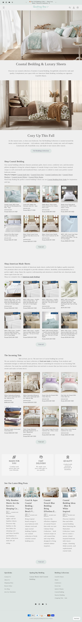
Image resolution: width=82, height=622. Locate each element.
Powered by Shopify (48, 618)
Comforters (58, 583)
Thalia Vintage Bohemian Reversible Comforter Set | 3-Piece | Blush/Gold (30, 431)
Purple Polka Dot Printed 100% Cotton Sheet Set (50, 396)
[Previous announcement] (26, 2)
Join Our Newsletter (10, 592)
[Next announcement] (56, 2)
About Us (7, 580)
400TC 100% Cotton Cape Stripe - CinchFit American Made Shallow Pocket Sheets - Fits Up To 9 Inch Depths (69, 236)
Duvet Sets (58, 586)
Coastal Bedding (59, 592)
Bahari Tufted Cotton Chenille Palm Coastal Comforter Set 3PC (50, 235)
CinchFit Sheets (59, 577)
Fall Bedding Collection (41, 151)
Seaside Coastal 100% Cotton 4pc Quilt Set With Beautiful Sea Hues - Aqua (12, 206)
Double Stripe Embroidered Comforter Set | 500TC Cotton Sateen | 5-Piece (68, 206)
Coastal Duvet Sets (37, 175)
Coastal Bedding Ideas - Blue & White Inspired (69, 505)
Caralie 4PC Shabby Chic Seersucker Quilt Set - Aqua (30, 205)
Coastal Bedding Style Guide (57, 179)
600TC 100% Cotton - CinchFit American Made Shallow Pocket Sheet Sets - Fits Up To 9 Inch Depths (50, 302)
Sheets (56, 580)
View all (41, 247)
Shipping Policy (8, 583)
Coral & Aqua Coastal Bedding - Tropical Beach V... (31, 505)
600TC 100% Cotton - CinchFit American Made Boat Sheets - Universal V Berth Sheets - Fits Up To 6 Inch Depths (12, 333)
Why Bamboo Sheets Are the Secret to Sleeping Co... (12, 504)
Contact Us (7, 577)
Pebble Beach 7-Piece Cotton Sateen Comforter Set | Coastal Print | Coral (50, 206)
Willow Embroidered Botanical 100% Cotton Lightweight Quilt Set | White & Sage (31, 397)
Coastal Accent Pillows (19, 177)
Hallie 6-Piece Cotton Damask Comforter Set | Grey (68, 430)
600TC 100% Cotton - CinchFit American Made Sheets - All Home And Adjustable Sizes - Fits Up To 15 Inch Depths (31, 302)
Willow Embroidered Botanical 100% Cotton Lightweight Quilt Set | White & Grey (12, 397)
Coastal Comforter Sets (53, 175)
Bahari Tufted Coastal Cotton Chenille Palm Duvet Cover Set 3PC (31, 236)
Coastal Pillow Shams (36, 177)
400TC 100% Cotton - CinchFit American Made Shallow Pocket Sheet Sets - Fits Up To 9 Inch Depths (31, 333)
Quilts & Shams (59, 589)
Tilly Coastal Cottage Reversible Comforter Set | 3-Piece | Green (50, 430)
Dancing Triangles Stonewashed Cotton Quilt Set (12, 430)
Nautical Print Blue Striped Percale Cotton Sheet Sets (11, 235)
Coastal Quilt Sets (23, 175)
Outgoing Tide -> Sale (61, 598)
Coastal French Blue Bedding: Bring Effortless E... (50, 505)
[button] (4, 8)
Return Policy (8, 586)
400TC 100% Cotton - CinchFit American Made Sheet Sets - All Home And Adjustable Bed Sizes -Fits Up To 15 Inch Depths (69, 333)
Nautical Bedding (60, 595)
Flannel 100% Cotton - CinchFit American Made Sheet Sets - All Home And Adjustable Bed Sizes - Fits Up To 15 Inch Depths (12, 302)
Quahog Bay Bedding (38, 618)
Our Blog (7, 589)
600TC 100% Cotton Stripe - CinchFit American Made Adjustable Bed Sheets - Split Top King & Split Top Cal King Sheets (69, 302)
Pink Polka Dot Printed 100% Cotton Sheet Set (68, 396)
